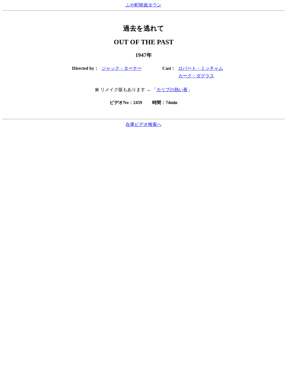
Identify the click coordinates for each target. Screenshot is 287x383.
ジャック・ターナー (121, 68)
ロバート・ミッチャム (200, 68)
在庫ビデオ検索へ (143, 124)
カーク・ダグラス (196, 75)
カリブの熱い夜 (172, 89)
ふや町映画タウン (143, 5)
